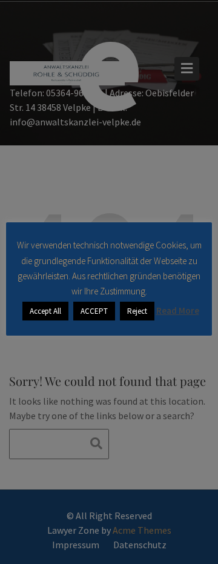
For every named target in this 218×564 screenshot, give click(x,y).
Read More (177, 310)
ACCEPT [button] (94, 311)
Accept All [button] (45, 311)
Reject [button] (137, 311)
